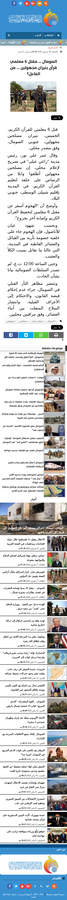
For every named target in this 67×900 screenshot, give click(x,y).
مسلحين (22, 321)
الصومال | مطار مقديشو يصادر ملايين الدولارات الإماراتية (26, 464)
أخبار (39, 35)
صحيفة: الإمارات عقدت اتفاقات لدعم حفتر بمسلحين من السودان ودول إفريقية (24, 403)
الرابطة (50, 35)
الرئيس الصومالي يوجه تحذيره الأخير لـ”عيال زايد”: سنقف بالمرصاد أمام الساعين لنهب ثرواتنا (23, 478)
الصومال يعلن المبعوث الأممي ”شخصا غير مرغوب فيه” (23, 428)
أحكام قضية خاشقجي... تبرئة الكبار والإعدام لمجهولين (23, 367)
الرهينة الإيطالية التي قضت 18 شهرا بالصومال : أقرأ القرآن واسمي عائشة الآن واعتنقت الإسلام (24, 357)
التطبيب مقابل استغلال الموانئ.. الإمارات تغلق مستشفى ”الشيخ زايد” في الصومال (23, 440)
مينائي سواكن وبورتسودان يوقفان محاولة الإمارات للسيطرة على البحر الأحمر (23, 489)
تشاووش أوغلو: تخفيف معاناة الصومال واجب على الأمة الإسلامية (24, 391)
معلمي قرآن (37, 321)
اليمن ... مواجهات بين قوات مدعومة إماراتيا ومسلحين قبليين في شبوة (23, 416)
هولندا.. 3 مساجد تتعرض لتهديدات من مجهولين (26, 379)
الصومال (50, 321)
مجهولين (10, 321)
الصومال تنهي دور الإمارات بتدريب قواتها (24, 450)
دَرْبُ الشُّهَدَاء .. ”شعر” (17, 42)
